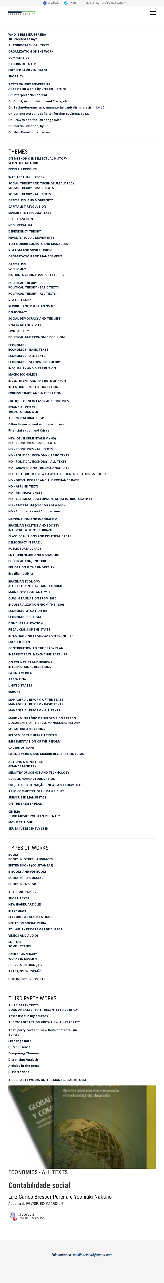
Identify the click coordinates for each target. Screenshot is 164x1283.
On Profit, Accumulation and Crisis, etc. (38, 101)
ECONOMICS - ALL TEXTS (26, 356)
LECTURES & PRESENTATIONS (30, 917)
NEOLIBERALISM (20, 225)
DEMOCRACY (17, 312)
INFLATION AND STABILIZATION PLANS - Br (40, 636)
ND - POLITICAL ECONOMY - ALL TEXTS (37, 461)
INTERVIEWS (17, 911)
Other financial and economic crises (36, 424)
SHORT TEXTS (18, 898)
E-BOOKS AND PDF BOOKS (27, 871)
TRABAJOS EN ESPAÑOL (25, 971)
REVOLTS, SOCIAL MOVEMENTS (31, 237)
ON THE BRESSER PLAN (25, 803)
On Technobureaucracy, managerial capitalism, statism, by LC (56, 107)
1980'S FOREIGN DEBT (24, 412)
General (14, 1034)
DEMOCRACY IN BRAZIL (25, 542)
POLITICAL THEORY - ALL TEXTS (32, 293)
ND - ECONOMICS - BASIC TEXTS (32, 443)
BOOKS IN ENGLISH (22, 884)
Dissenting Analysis (23, 1059)
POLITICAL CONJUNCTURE (27, 561)
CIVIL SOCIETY (18, 331)
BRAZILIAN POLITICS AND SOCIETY (33, 525)
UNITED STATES (20, 685)
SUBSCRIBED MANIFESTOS (27, 797)
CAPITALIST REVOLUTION (27, 206)
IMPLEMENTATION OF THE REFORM (34, 741)
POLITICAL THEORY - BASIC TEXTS (33, 287)
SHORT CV (15, 76)
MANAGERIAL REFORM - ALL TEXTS (34, 710)
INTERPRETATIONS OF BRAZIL (30, 530)
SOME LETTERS (19, 946)
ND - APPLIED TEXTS (23, 486)
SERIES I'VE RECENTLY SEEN (28, 828)
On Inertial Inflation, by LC (28, 126)
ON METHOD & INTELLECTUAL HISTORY (37, 158)
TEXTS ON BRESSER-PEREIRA (29, 84)
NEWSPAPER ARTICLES (25, 904)
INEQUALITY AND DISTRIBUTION (32, 368)
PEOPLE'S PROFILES (22, 169)
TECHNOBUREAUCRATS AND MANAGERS (38, 244)
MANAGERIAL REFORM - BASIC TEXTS (35, 704)
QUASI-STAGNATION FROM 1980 (32, 598)
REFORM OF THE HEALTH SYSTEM (32, 735)
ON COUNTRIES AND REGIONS (30, 662)
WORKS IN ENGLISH (22, 959)
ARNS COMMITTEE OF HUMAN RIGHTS (36, 791)
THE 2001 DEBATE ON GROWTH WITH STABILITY (44, 1022)
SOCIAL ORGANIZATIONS (26, 729)
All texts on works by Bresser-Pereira (37, 89)
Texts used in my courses (28, 1016)
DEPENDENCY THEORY (24, 231)
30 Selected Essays (22, 39)
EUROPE (14, 692)
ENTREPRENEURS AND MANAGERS (33, 555)
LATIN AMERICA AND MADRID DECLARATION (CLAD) (46, 754)
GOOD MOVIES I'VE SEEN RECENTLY (34, 816)
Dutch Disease (19, 1047)
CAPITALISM (17, 264)
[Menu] (153, 12)
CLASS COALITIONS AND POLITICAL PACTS (39, 536)
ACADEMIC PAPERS (22, 892)
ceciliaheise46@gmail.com (93, 1255)
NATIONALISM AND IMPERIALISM (32, 519)
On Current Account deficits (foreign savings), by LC (48, 114)
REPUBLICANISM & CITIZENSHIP (31, 306)
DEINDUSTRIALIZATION (25, 623)
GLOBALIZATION (20, 219)
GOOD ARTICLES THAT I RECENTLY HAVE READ (42, 1010)
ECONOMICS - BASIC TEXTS (28, 349)
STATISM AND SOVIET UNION (30, 250)
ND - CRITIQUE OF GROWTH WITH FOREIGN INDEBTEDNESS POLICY (57, 474)
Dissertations (18, 1072)
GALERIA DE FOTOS (22, 64)
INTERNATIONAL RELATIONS (29, 667)
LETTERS (14, 942)
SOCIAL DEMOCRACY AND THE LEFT (34, 318)
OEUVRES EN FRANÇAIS (25, 965)
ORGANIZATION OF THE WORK (30, 51)
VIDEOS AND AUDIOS (23, 935)
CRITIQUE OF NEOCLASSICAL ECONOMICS (38, 401)
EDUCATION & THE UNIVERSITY (31, 567)
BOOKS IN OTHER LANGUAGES (30, 859)
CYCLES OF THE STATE (24, 325)
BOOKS (13, 855)
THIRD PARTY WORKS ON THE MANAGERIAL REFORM (47, 1080)
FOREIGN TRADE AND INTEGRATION (34, 393)
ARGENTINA (17, 679)
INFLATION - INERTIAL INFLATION (33, 387)
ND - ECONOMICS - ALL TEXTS (30, 449)
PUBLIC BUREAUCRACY (24, 548)
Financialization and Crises (28, 430)
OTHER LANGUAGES (23, 954)
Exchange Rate (19, 1041)
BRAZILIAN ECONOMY (24, 581)
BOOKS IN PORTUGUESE (25, 878)
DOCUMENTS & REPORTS (26, 979)
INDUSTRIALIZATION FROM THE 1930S (36, 604)
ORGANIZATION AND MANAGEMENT (35, 256)
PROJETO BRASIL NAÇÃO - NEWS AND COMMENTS (45, 785)
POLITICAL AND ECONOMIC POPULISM (36, 337)
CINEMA (14, 811)
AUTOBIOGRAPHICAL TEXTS (29, 45)
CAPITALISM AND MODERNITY (30, 200)
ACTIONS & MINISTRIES (25, 762)
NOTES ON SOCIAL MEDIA (27, 923)
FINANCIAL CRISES (21, 407)
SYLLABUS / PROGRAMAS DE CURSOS (35, 929)
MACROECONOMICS (22, 374)
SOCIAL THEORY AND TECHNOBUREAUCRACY (41, 183)
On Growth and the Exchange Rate (35, 120)
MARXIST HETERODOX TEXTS (29, 213)
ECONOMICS (17, 345)
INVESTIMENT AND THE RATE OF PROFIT (38, 381)
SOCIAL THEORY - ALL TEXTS (29, 194)
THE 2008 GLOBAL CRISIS (26, 418)
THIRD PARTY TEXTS (23, 1005)
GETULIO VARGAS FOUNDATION (31, 779)
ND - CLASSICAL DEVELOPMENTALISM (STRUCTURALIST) (50, 499)
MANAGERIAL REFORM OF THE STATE (35, 699)
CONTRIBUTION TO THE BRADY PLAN (35, 648)
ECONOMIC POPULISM (24, 617)
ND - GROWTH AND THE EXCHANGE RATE (38, 468)
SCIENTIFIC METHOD (23, 163)
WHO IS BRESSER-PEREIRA (27, 34)
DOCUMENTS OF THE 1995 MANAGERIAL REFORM (44, 723)
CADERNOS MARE (21, 748)
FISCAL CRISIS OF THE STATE (29, 629)
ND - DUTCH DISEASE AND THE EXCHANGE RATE (43, 480)
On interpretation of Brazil (28, 95)
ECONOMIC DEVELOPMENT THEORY (34, 362)
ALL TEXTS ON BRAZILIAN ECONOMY (35, 586)
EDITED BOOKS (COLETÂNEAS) (30, 865)
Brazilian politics (21, 573)
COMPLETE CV (18, 58)
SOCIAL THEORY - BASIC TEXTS (31, 188)
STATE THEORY (19, 300)
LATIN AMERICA (20, 673)
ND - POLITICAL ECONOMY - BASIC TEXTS (38, 455)
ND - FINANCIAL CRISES (25, 493)
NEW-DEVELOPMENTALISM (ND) (32, 438)
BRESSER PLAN (19, 642)
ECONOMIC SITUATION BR (27, 611)
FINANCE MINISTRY (22, 766)
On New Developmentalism (29, 132)
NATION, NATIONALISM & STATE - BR (36, 275)
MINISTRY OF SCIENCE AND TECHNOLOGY (38, 772)
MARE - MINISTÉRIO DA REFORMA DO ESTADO (42, 718)
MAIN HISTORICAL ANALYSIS (29, 592)
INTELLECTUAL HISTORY (26, 177)
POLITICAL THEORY (22, 283)
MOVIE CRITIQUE (20, 822)
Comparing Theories (24, 1053)
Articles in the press (24, 1066)
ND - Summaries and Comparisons (34, 511)
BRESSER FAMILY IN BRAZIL (28, 70)
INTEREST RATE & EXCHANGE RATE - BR (37, 654)
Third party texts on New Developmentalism (42, 1030)
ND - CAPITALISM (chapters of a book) (37, 505)
